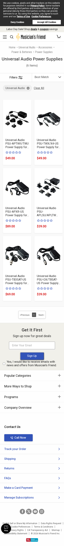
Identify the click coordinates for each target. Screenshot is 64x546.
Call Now (20, 437)
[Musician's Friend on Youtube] (35, 511)
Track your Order (15, 449)
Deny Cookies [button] (17, 22)
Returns (9, 468)
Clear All (39, 88)
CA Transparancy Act (37, 530)
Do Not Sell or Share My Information (20, 523)
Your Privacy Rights (14, 530)
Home (12, 47)
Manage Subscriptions (19, 497)
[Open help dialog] (6, 529)
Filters (13, 77)
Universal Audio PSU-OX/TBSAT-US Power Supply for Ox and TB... (47, 279)
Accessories (45, 47)
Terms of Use (23, 16)
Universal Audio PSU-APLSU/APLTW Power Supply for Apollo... (47, 211)
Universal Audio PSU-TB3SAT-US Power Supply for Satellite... (16, 279)
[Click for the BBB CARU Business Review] (32, 540)
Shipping (10, 458)
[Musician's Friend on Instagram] (41, 511)
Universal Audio (26, 47)
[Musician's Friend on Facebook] (22, 511)
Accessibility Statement (15, 533)
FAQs (7, 478)
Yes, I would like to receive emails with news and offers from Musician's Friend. (32, 363)
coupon (44, 29)
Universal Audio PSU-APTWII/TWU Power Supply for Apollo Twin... (17, 143)
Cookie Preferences (41, 16)
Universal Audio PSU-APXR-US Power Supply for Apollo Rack (16, 211)
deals (34, 29)
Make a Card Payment (18, 487)
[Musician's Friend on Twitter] (29, 511)
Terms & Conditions (43, 527)
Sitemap (56, 530)
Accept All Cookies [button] (46, 22)
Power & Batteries (21, 52)
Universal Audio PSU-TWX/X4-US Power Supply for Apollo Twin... (47, 143)
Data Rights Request (51, 523)
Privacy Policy (37, 5)
